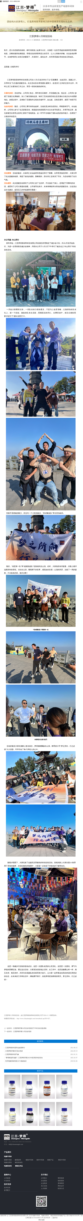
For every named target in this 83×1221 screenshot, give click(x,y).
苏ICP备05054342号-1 (73, 1215)
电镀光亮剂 (8, 1162)
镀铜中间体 (8, 1160)
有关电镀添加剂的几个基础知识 (15, 1061)
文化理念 (44, 1181)
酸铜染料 (18, 1160)
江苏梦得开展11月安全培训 (22, 1031)
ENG (59, 1)
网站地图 (41, 1220)
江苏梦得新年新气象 (12, 1054)
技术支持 (7, 1187)
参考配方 (7, 1190)
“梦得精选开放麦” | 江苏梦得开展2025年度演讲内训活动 (24, 1058)
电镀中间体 (36, 1215)
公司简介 (44, 1178)
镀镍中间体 (29, 1160)
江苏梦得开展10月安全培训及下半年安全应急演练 (29, 1028)
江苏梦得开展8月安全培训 (14, 1051)
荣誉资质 (61, 1178)
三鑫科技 (55, 1218)
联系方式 (61, 1188)
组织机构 (61, 1181)
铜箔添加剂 (18, 1162)
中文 (63, 1)
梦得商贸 (61, 1183)
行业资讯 (7, 1181)
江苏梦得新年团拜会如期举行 (15, 1047)
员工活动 (44, 1186)
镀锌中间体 (40, 1160)
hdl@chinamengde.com (16, 1144)
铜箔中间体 (62, 1160)
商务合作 (61, 1186)
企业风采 (44, 1183)
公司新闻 (7, 1178)
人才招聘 (44, 1188)
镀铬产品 (50, 1160)
